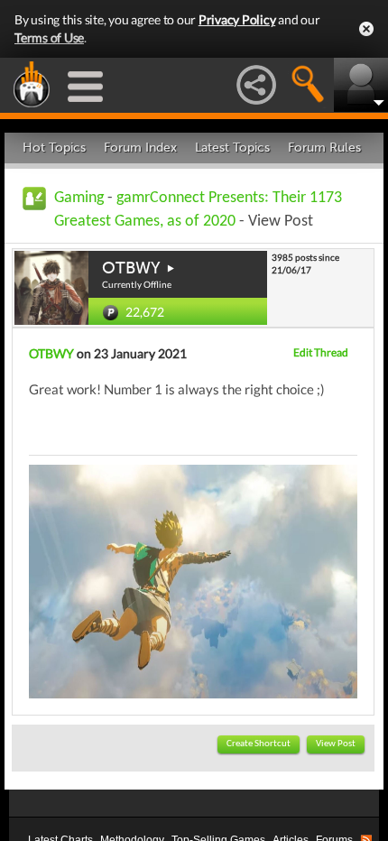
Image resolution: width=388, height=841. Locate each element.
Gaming (79, 198)
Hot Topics (54, 147)
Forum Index (140, 147)
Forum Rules (324, 147)
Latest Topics (232, 147)
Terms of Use (49, 37)
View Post (336, 744)
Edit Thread (320, 352)
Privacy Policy (237, 19)
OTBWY (131, 268)
